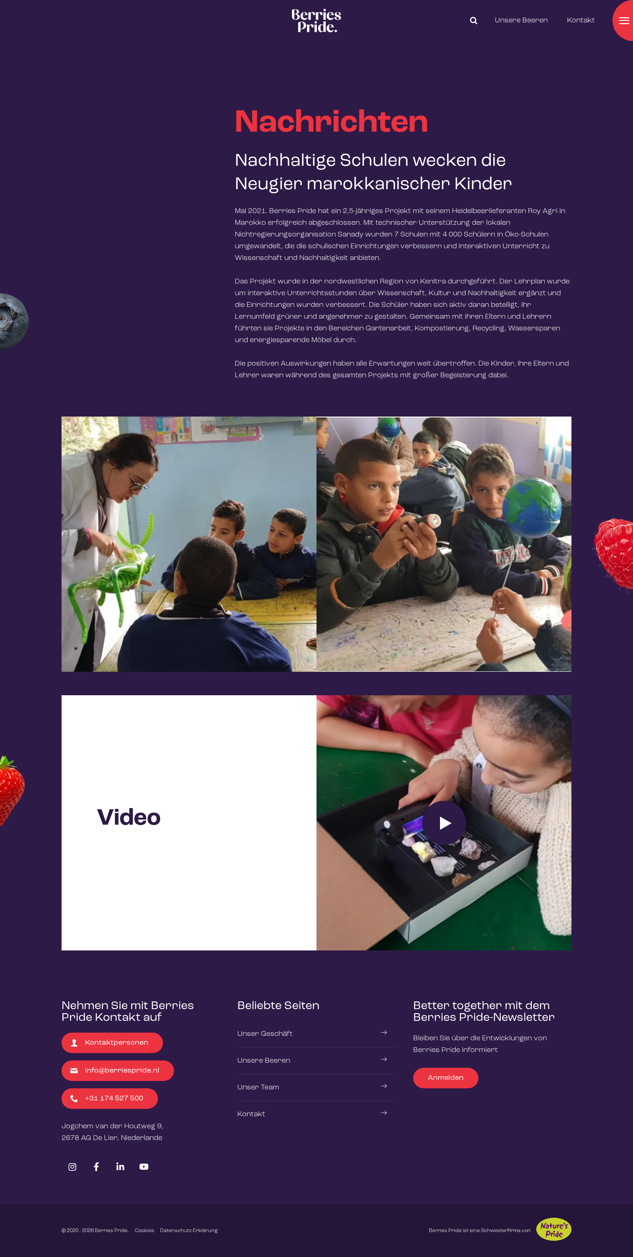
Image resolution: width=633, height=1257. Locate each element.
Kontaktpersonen (116, 1043)
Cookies (144, 1230)
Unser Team (258, 1087)
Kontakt (581, 20)
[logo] (316, 20)
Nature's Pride (553, 1229)
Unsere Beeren (521, 20)
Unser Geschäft (265, 1034)
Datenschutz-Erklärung (189, 1230)
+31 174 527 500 (114, 1098)
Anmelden (446, 1078)
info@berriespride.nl (122, 1070)
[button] (473, 20)
